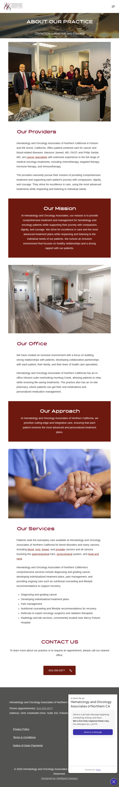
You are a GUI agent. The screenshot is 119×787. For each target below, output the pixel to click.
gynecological (64, 554)
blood (31, 549)
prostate (60, 549)
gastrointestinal (40, 554)
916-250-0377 (45, 708)
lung (37, 549)
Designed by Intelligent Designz (59, 778)
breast (45, 549)
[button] (113, 6)
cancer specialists (37, 157)
